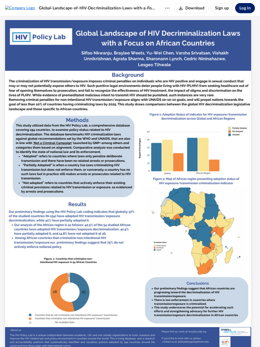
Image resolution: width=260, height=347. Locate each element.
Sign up (222, 8)
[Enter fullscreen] (158, 334)
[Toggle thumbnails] (102, 334)
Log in (245, 8)
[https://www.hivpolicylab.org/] (200, 337)
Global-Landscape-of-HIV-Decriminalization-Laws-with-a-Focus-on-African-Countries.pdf (97, 8)
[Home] (20, 7)
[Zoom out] (121, 335)
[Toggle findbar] (111, 334)
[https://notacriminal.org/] (53, 145)
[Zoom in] (138, 335)
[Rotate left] (148, 334)
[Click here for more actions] (167, 8)
